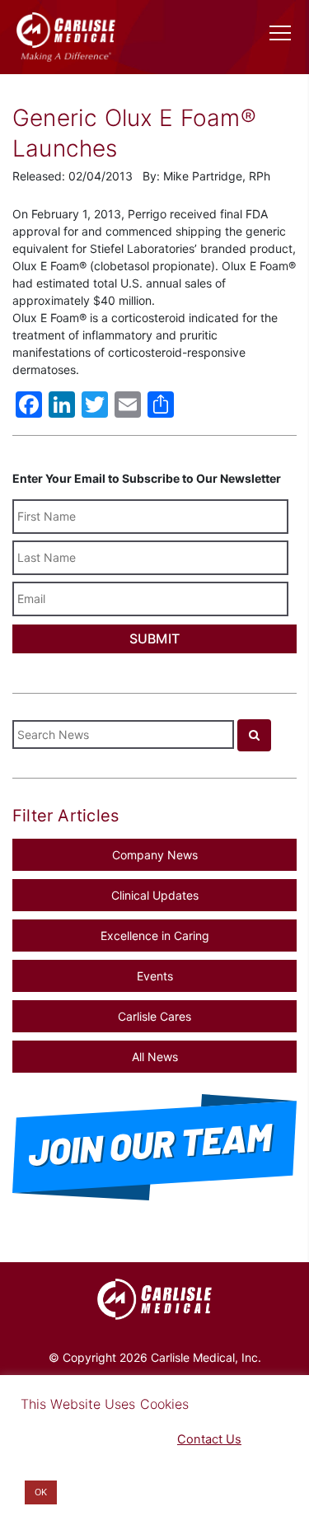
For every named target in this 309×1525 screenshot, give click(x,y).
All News (155, 1057)
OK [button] (41, 1492)
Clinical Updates (155, 895)
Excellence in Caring (155, 936)
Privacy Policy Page (75, 1439)
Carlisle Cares (154, 1016)
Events (155, 976)
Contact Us (209, 1439)
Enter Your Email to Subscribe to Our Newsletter (146, 478)
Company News (155, 855)
